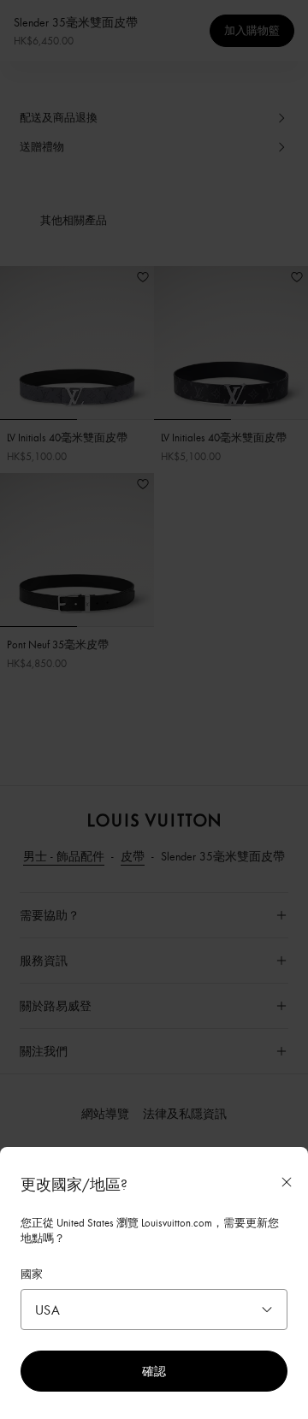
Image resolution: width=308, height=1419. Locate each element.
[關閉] (286, 1182)
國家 (32, 1273)
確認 (154, 1371)
